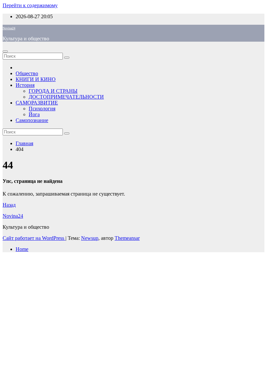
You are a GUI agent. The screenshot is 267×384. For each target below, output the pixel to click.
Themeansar (127, 238)
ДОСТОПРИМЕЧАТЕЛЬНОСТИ (66, 97)
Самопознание (32, 120)
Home (22, 249)
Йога (34, 114)
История (25, 85)
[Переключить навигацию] (5, 51)
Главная (24, 143)
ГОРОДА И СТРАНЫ (53, 91)
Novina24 (9, 28)
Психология (42, 108)
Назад (9, 205)
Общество (27, 73)
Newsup (89, 238)
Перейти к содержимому (30, 5)
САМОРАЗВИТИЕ (37, 102)
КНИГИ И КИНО (36, 79)
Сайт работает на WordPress (34, 238)
